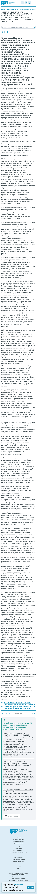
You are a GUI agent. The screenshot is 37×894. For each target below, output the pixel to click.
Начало (3, 9)
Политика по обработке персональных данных (18, 877)
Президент (19, 846)
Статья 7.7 (7, 713)
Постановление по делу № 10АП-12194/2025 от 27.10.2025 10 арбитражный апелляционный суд (17, 764)
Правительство (18, 843)
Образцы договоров (18, 861)
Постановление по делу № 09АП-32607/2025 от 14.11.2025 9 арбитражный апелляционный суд (18, 735)
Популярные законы (12, 9)
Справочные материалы (18, 859)
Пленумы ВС (18, 848)
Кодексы (18, 837)
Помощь (18, 866)
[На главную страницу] (8, 3)
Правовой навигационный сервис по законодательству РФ (18, 874)
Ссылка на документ (15, 32)
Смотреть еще (13, 816)
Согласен (30, 887)
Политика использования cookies (18, 880)
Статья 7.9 (29, 713)
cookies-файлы (18, 884)
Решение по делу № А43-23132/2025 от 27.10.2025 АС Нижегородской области (18, 791)
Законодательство (18, 850)
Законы (18, 855)
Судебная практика (18, 839)
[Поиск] (22, 2)
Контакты (18, 863)
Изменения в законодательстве (18, 852)
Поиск (18, 868)
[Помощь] (26, 2)
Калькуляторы (18, 857)
